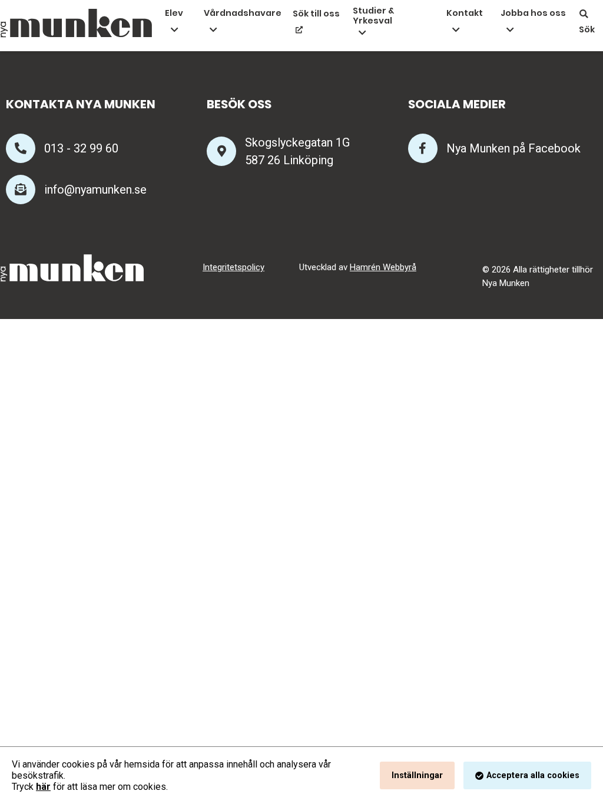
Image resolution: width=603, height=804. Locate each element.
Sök (587, 29)
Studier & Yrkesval (373, 16)
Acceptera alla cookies (532, 775)
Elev (174, 13)
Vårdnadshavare (242, 13)
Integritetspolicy (233, 267)
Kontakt (464, 13)
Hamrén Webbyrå (383, 267)
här (43, 786)
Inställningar (417, 775)
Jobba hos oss (533, 13)
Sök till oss (316, 13)
